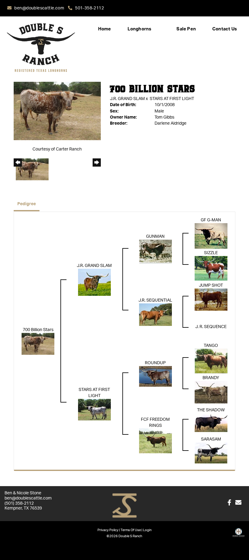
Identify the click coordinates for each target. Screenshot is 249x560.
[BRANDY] (211, 392)
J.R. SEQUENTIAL (155, 300)
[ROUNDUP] (155, 376)
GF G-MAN (211, 220)
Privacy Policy (107, 530)
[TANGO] (211, 361)
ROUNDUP (155, 363)
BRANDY (211, 378)
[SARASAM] (211, 453)
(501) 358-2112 (19, 503)
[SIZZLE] (211, 268)
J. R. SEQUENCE (211, 327)
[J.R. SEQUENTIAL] (155, 315)
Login (147, 530)
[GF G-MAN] (211, 236)
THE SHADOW (211, 410)
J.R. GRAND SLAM (127, 99)
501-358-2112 (89, 8)
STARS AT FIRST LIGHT (172, 99)
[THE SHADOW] (211, 422)
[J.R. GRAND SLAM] (94, 282)
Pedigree (26, 204)
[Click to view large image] (57, 111)
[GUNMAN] (155, 252)
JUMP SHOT (211, 285)
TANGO (211, 346)
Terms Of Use (131, 530)
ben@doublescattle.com (39, 8)
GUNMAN (155, 236)
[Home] (124, 506)
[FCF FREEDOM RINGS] (155, 441)
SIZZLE (211, 253)
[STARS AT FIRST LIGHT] (94, 409)
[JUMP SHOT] (211, 299)
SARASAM (211, 439)
